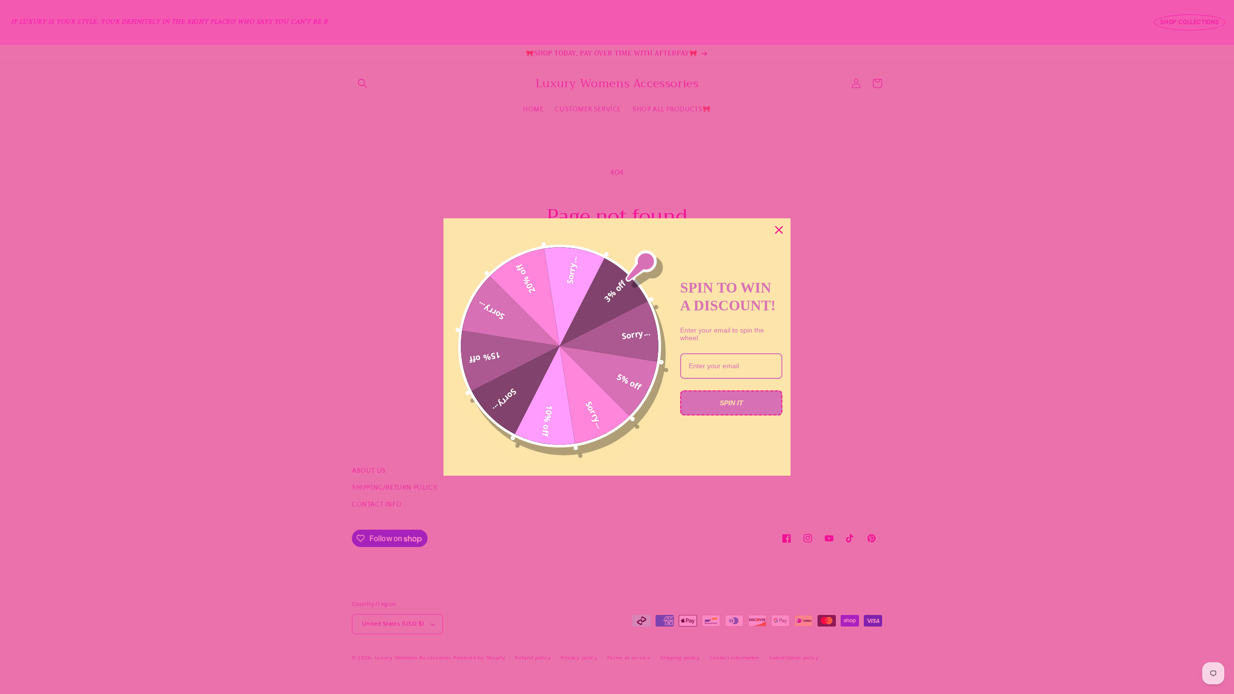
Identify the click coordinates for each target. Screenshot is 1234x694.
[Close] (779, 229)
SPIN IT (731, 403)
